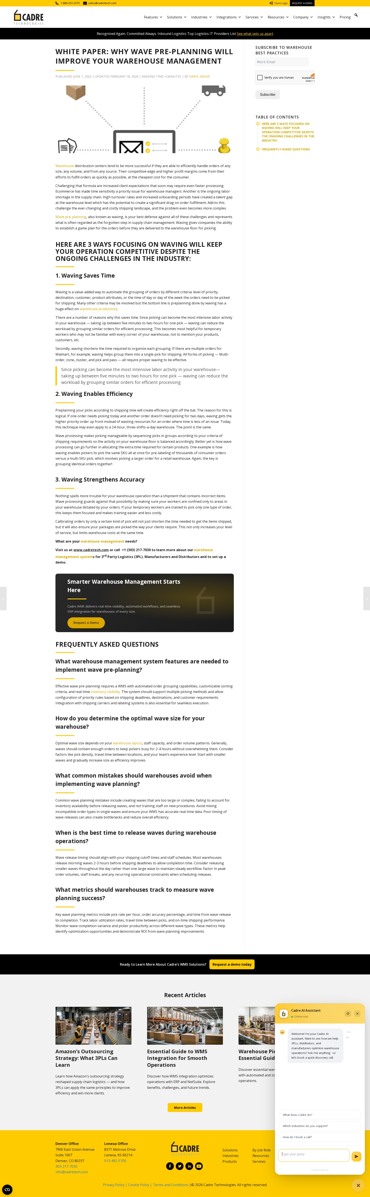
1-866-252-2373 (70, 3)
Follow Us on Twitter (180, 1166)
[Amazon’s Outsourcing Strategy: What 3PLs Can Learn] (93, 1026)
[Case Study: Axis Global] (3, 598)
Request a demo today (232, 964)
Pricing (345, 17)
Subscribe (267, 94)
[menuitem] (279, 3)
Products (229, 1161)
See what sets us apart (255, 33)
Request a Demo (302, 3)
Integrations (226, 17)
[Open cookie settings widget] (7, 1190)
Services (252, 17)
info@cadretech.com (71, 1172)
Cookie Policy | (140, 1184)
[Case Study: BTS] (366, 598)
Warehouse (64, 165)
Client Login (281, 3)
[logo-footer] (185, 1151)
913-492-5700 (115, 1160)
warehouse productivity (99, 309)
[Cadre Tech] (28, 17)
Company (301, 17)
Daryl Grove (199, 76)
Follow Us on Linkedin (189, 1166)
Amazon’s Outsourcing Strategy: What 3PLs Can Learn (86, 1058)
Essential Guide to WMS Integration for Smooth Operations (177, 1058)
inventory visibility (105, 691)
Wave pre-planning (70, 216)
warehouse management (102, 541)
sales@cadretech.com (102, 3)
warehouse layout (127, 743)
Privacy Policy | (115, 1184)
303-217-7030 (66, 1166)
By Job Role (261, 1150)
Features (151, 17)
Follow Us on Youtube (199, 1166)
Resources (276, 17)
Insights (324, 17)
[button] (356, 15)
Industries (199, 17)
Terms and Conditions (170, 1184)
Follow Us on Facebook (170, 1166)
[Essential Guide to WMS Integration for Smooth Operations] (185, 1026)
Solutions (174, 17)
